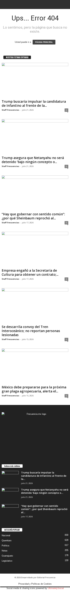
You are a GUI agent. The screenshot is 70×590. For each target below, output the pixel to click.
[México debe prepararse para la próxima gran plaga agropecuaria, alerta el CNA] (35, 366)
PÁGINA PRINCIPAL (44, 42)
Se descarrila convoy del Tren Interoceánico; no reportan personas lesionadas (31, 331)
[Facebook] (31, 450)
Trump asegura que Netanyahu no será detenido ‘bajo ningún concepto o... (33, 160)
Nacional (6, 535)
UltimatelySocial (56, 588)
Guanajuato (7, 555)
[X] (38, 450)
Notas (4, 550)
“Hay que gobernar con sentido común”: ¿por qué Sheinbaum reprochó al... (33, 216)
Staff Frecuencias (10, 110)
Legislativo (7, 561)
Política (5, 545)
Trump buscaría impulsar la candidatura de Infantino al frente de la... (34, 103)
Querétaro (6, 540)
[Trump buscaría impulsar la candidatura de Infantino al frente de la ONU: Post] (35, 80)
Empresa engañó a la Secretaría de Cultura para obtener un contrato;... (30, 272)
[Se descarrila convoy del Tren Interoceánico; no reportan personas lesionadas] (35, 305)
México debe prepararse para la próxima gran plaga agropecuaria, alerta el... (34, 389)
